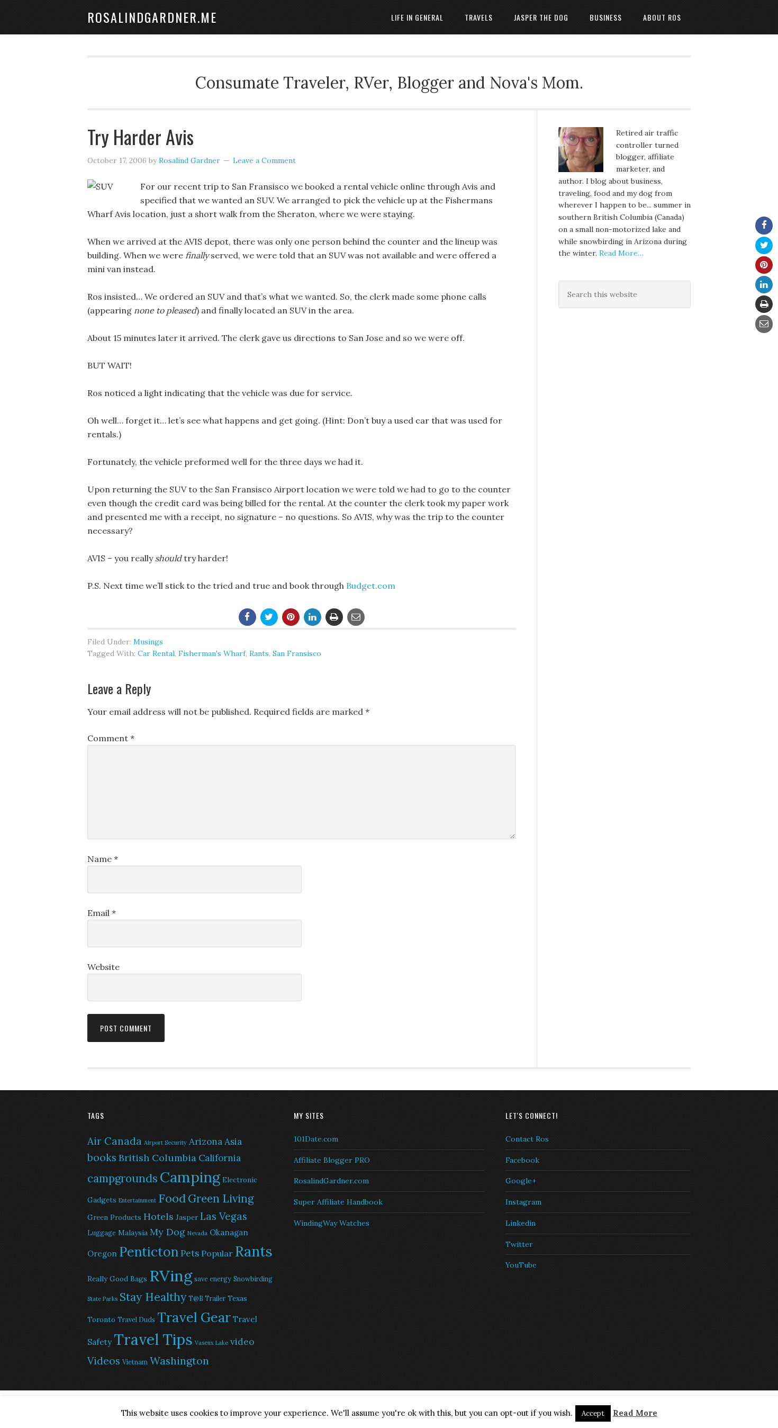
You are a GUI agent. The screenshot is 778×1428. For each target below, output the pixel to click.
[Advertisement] (624, 395)
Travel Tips (153, 1339)
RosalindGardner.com (331, 1180)
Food (172, 1198)
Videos (103, 1360)
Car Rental (156, 653)
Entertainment (137, 1200)
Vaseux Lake (211, 1342)
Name (102, 859)
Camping (190, 1177)
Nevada (197, 1233)
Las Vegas (223, 1216)
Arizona (205, 1141)
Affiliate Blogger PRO (332, 1160)
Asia (233, 1141)
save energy (212, 1279)
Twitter (519, 1244)
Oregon (102, 1254)
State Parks (102, 1299)
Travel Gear (194, 1317)
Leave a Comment (264, 160)
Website (103, 967)
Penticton (148, 1251)
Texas (237, 1298)
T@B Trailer (206, 1299)
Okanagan (229, 1232)
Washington (179, 1360)
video (242, 1342)
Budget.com (370, 585)
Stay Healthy (153, 1297)
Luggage (101, 1233)
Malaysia (133, 1232)
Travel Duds (136, 1320)
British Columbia (157, 1158)
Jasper (187, 1217)
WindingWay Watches (331, 1223)
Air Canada (114, 1141)
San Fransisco (297, 653)
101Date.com (316, 1139)
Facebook (522, 1160)
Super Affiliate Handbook (338, 1202)
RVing (170, 1275)
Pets (189, 1253)
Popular (217, 1253)
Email (101, 913)
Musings (148, 641)
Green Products (114, 1217)
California (219, 1158)
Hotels (158, 1216)
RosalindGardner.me (152, 16)
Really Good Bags (117, 1278)
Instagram (523, 1202)
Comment (110, 738)
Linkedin (520, 1223)
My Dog (167, 1232)
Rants (259, 653)
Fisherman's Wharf (212, 653)
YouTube (521, 1265)
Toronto (101, 1319)
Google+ (520, 1180)
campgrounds (122, 1178)
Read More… (621, 253)
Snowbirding (253, 1279)
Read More (635, 1413)
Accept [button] (593, 1413)
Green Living (221, 1198)
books (101, 1157)
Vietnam (135, 1362)
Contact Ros (527, 1139)
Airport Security (165, 1142)
